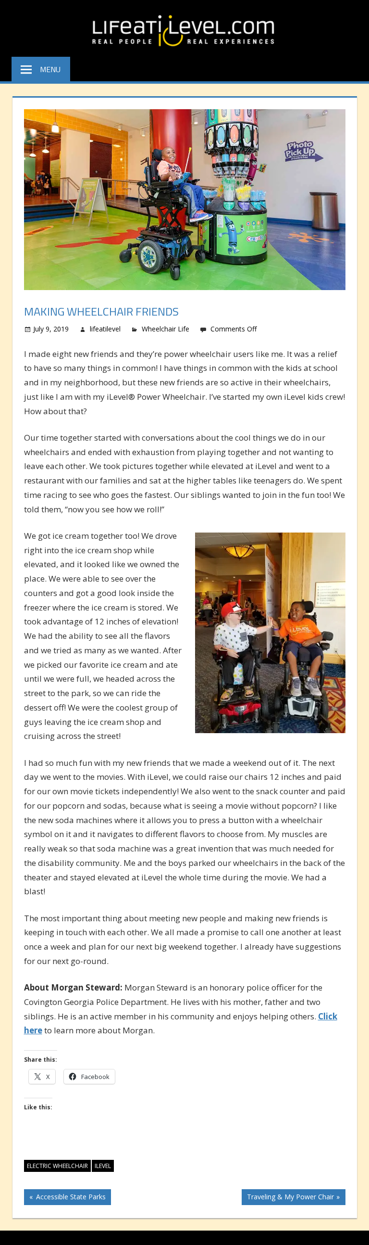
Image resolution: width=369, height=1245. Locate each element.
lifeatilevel (105, 328)
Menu (50, 69)
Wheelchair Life (165, 328)
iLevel (103, 1166)
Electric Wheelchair (57, 1166)
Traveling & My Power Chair (290, 1198)
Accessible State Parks (70, 1198)
